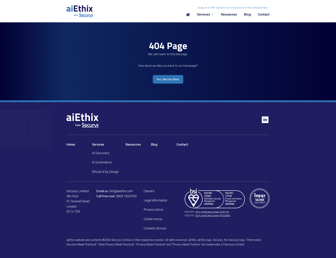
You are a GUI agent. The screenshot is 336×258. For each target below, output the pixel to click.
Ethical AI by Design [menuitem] (105, 172)
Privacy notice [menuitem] (153, 209)
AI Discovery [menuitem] (100, 153)
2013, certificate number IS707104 (212, 212)
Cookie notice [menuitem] (153, 219)
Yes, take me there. (168, 79)
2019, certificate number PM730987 (212, 215)
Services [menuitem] (203, 14)
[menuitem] (188, 14)
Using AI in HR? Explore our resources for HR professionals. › (233, 7)
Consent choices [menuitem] (155, 228)
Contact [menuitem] (264, 14)
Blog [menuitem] (247, 14)
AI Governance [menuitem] (102, 162)
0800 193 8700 (126, 196)
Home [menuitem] (70, 144)
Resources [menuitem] (229, 14)
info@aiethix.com (121, 191)
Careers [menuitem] (149, 191)
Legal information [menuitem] (155, 200)
